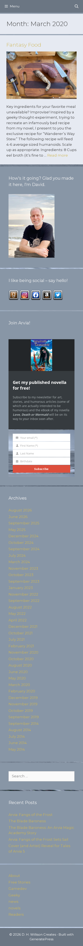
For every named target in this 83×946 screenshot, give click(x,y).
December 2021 (23, 626)
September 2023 (24, 581)
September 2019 (24, 717)
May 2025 (17, 530)
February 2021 (21, 646)
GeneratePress (41, 939)
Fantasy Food (23, 45)
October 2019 (21, 710)
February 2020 (22, 691)
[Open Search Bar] (76, 6)
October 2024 (21, 542)
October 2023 (21, 575)
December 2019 (23, 698)
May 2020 (17, 678)
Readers (16, 914)
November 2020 (23, 652)
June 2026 (18, 517)
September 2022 (24, 601)
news (14, 901)
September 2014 (24, 723)
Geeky (14, 895)
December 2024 (24, 536)
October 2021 (21, 633)
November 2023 (23, 568)
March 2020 (19, 685)
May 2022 (17, 613)
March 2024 (19, 562)
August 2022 (20, 607)
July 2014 (17, 736)
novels (15, 908)
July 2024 (17, 555)
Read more (57, 155)
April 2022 (18, 620)
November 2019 (23, 704)
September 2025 (24, 523)
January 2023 (21, 588)
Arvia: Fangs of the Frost (31, 815)
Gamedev (18, 888)
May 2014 (17, 749)
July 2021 (17, 639)
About (14, 876)
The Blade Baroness (27, 821)
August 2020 (20, 665)
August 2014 (20, 730)
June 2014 (18, 743)
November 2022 (23, 594)
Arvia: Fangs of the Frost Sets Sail (38, 839)
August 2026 (20, 510)
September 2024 (24, 549)
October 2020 (21, 659)
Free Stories (19, 882)
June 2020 (18, 672)
